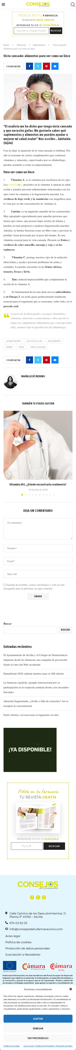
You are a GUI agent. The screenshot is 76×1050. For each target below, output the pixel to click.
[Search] (72, 4)
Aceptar (38, 1018)
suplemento (54, 341)
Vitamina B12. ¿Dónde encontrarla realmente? (38, 484)
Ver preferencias (38, 1038)
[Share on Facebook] (29, 66)
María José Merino (33, 376)
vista (21, 347)
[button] (70, 989)
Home (6, 44)
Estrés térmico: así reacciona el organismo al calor (31, 715)
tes (21, 184)
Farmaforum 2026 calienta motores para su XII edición (34, 673)
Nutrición (21, 44)
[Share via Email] (55, 66)
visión (9, 347)
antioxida (13, 184)
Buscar (8, 623)
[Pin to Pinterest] (46, 66)
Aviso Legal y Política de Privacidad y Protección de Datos (47, 1045)
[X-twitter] (38, 897)
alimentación (13, 341)
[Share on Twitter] (38, 66)
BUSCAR (56, 30)
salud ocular (34, 341)
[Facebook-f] (32, 897)
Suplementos (39, 44)
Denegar (38, 1028)
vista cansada (38, 347)
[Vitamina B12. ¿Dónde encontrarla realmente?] (38, 445)
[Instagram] (44, 897)
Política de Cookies (12, 1045)
